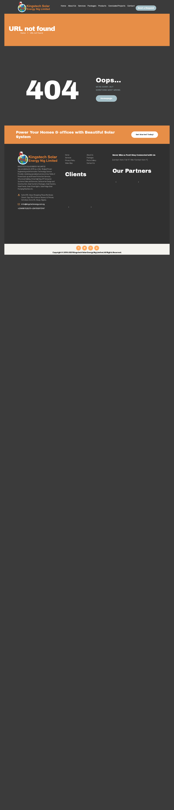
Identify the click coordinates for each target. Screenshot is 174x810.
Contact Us (91, 163)
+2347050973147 (38, 208)
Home (23, 33)
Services (68, 158)
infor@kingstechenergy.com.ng (33, 204)
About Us (90, 155)
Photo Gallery (91, 160)
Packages (90, 158)
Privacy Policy (70, 160)
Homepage (106, 98)
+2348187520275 (24, 208)
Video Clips (69, 163)
